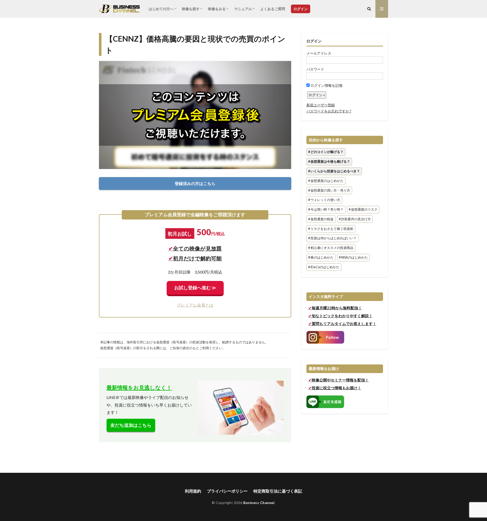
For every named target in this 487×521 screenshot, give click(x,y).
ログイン (300, 9)
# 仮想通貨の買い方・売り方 (329, 190)
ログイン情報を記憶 (326, 85)
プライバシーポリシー (227, 491)
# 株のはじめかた (321, 257)
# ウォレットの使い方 (324, 200)
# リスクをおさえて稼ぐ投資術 (330, 229)
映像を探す (191, 9)
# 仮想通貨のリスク (363, 209)
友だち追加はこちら (130, 425)
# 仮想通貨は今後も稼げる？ (329, 161)
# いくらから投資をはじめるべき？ (334, 171)
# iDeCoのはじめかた (323, 267)
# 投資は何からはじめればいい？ (332, 238)
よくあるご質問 (272, 9)
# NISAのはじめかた (353, 257)
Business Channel (258, 502)
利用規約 (193, 491)
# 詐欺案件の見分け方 (355, 219)
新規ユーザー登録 (320, 105)
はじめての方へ (161, 9)
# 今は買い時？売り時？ (325, 209)
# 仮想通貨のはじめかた (325, 181)
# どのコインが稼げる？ (325, 152)
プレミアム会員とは (195, 304)
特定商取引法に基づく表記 (277, 491)
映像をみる (217, 9)
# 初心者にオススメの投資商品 (330, 248)
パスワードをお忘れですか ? (328, 111)
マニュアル (243, 9)
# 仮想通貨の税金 (321, 219)
